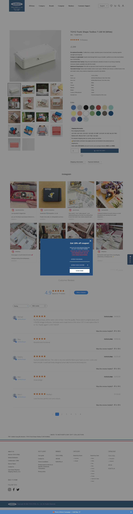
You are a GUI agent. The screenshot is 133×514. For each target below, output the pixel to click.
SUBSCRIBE (79, 271)
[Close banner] (131, 512)
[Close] (90, 241)
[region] (66, 512)
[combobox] (80, 265)
